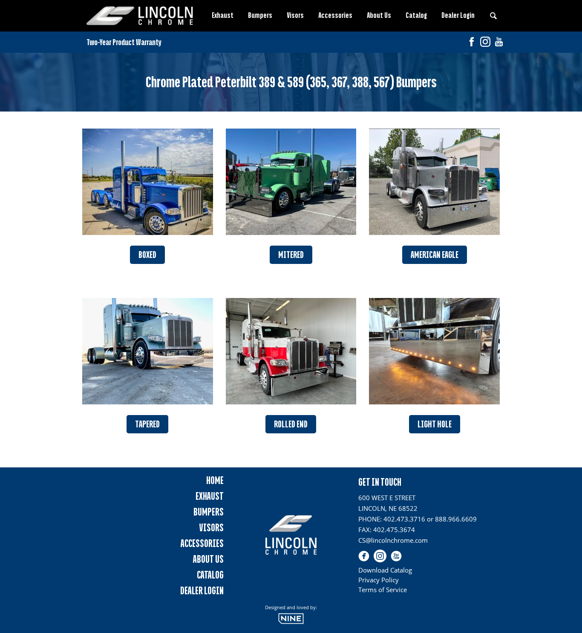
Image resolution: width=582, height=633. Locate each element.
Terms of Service (382, 589)
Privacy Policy (378, 580)
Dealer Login (458, 15)
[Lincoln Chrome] (139, 15)
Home (215, 480)
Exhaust (222, 15)
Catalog (416, 15)
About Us (379, 15)
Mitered (291, 254)
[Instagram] (485, 43)
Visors (295, 15)
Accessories (335, 15)
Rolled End (291, 424)
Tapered (147, 424)
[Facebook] (472, 43)
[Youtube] (499, 43)
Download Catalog (385, 570)
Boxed (147, 254)
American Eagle (434, 254)
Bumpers (260, 15)
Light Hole (435, 424)
